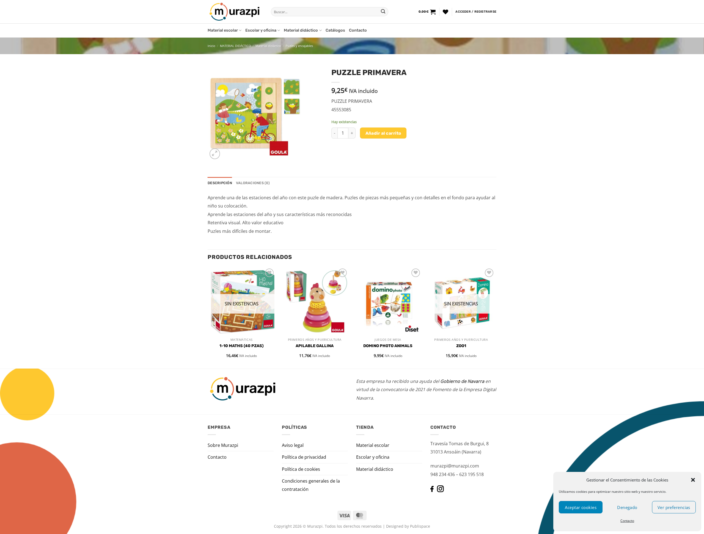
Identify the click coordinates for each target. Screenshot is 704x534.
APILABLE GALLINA (315, 346)
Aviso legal (293, 445)
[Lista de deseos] (445, 12)
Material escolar (223, 30)
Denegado (627, 507)
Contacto (627, 520)
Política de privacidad (304, 457)
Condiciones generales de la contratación (311, 485)
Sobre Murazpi (223, 445)
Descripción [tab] (220, 183)
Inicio (211, 46)
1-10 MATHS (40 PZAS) (241, 346)
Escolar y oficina (260, 30)
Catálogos (335, 30)
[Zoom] (215, 153)
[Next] (495, 317)
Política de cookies (301, 469)
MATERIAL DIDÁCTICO (235, 46)
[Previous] (208, 317)
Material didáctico (301, 30)
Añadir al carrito (383, 133)
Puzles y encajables (299, 46)
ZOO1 (461, 346)
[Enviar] (383, 11)
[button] (693, 480)
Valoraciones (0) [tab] (253, 183)
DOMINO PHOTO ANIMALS (388, 346)
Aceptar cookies (580, 507)
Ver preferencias (674, 507)
